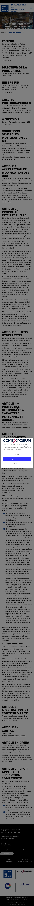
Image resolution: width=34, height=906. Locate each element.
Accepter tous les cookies (17, 459)
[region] (17, 453)
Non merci (17, 454)
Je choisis (17, 463)
